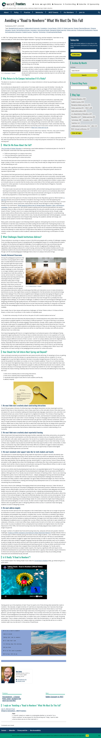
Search (84, 75)
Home (36, 4)
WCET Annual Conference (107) (80, 129)
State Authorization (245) (78, 111)
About (6, 12)
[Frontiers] (13, 4)
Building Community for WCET (54, 696)
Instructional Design (43, 30)
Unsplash (13, 73)
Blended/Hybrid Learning (16, 28)
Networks (39, 12)
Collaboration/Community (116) (80, 126)
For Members (69, 12)
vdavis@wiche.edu (22, 679)
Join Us (82, 12)
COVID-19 (60, 28)
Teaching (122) (75, 123)
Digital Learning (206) (88, 117)
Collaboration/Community (32, 28)
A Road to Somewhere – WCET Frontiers (13, 711)
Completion (43, 28)
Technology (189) (76, 120)
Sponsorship (94, 4)
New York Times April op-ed (39, 127)
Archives (72, 67)
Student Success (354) (77, 102)
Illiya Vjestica (7, 73)
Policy (16, 12)
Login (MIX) (46, 4)
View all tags (76, 133)
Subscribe (82, 4)
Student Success (27, 32)
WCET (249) (88, 108)
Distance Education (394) (78, 99)
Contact (3, 730)
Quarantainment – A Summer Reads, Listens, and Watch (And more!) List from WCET (11, 698)
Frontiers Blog (70, 4)
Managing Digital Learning (58, 30)
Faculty (14, 30)
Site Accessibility (35, 730)
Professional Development (85, 30)
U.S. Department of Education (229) (81, 114)
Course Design (52, 28)
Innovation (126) (88, 120)
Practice (27, 12)
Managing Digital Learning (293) (80, 105)
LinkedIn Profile (21, 681)
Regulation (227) (76, 117)
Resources (58, 4)
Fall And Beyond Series (23, 30)
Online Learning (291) (77, 108)
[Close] (99, 735)
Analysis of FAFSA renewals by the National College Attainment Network (29, 533)
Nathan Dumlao (33, 286)
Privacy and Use (22, 730)
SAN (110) (94, 126)
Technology (42, 32)
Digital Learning (68, 28)
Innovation (33, 30)
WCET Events (53, 12)
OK (87, 735)
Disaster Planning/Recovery (82, 28)
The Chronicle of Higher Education (11, 148)
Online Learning (71, 30)
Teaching (35, 32)
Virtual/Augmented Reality (54, 32)
